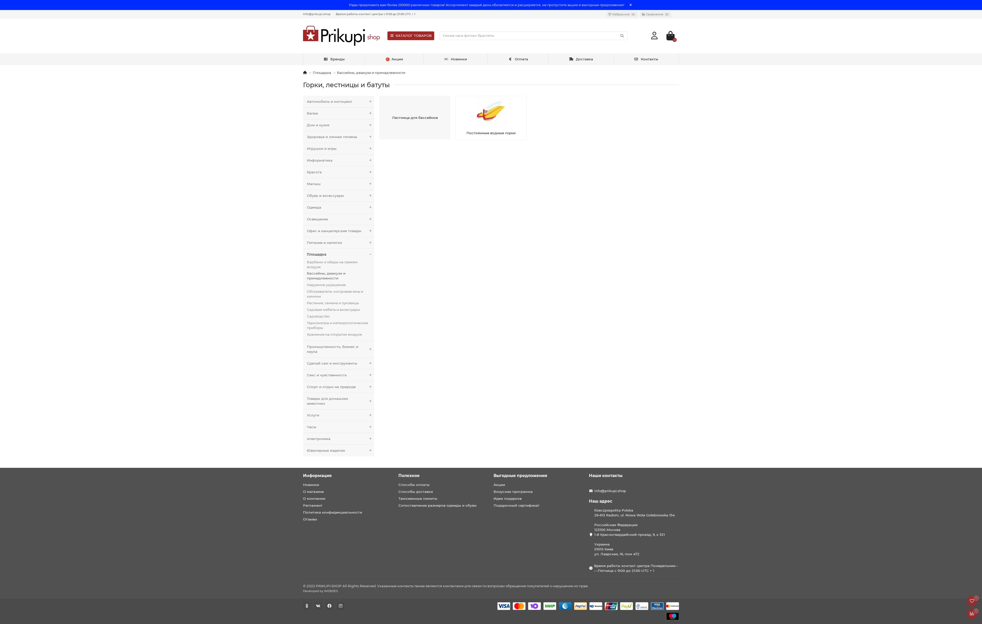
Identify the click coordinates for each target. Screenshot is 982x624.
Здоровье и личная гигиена (332, 137)
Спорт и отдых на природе (331, 387)
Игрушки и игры (322, 148)
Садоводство (318, 316)
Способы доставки (415, 492)
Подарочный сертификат (517, 505)
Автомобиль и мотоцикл (329, 101)
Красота (314, 172)
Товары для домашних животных (327, 400)
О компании (314, 498)
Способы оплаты (414, 485)
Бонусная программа (513, 492)
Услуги (313, 415)
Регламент (312, 505)
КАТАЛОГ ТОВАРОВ (414, 35)
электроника (318, 439)
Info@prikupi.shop (317, 14)
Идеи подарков (508, 498)
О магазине (313, 492)
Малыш (314, 184)
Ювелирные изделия (326, 450)
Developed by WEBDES (320, 591)
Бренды (337, 59)
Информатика (319, 160)
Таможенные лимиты (417, 498)
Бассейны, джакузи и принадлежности (371, 73)
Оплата (521, 59)
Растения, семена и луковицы (333, 303)
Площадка (322, 73)
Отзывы (310, 519)
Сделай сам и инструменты (332, 363)
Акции (499, 485)
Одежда (314, 207)
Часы (311, 427)
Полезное (409, 475)
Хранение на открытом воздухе (334, 334)
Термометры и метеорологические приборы (337, 325)
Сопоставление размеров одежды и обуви (437, 505)
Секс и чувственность (327, 375)
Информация (317, 475)
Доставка (584, 59)
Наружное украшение (326, 285)
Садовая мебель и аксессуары (333, 310)
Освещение (317, 219)
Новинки (459, 59)
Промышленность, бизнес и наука (332, 349)
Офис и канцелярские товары (334, 231)
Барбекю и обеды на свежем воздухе (332, 264)
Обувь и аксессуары (325, 196)
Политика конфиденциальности (332, 512)
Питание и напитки (324, 243)
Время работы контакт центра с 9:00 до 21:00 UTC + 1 (375, 14)
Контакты (649, 59)
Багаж (312, 113)
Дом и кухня (318, 125)
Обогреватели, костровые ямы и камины (335, 293)
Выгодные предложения (520, 475)
